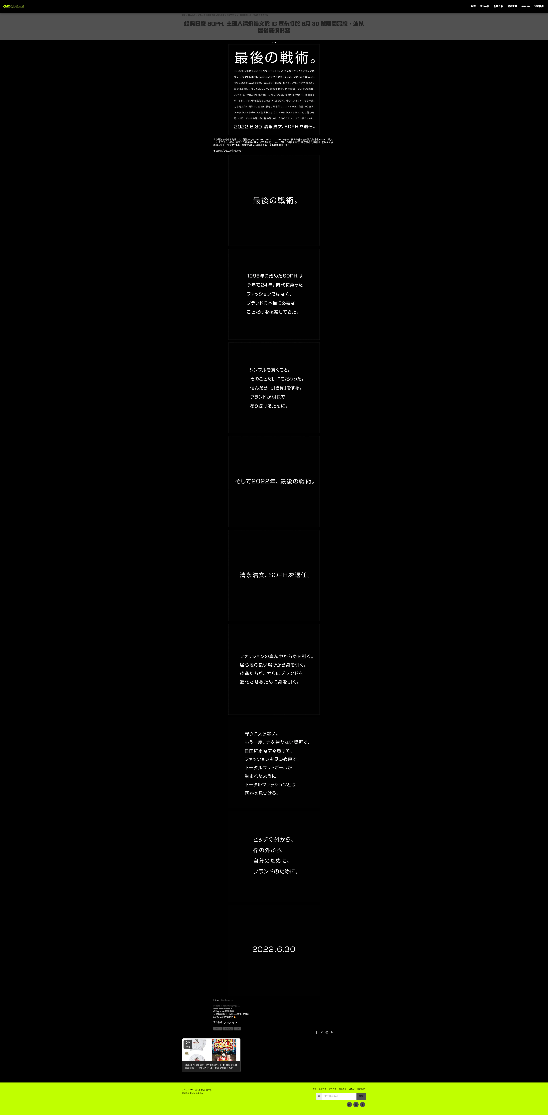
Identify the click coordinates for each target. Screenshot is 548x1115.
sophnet (218, 1029)
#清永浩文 (234, 1005)
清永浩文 (228, 1029)
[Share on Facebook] (316, 1032)
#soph (226, 1005)
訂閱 (361, 1096)
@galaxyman (227, 1000)
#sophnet (217, 1005)
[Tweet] (321, 1032)
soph (237, 1029)
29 (188, 1044)
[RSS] (332, 1032)
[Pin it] (326, 1032)
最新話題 (192, 15)
